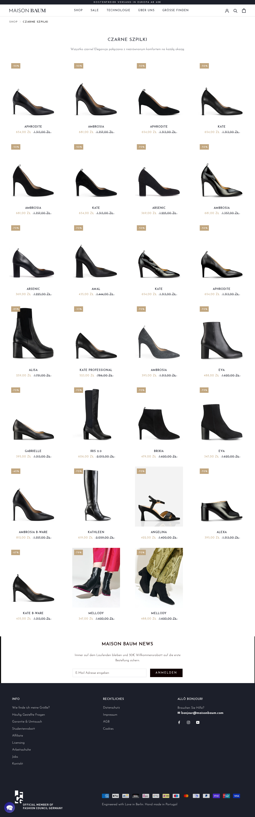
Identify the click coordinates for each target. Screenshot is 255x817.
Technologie (118, 10)
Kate (222, 127)
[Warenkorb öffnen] (244, 10)
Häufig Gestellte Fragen (28, 714)
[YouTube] (197, 722)
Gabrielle (33, 451)
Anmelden (166, 672)
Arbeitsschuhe (21, 749)
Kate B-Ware (33, 613)
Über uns (146, 10)
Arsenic (159, 208)
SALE (95, 10)
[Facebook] (179, 722)
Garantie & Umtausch (27, 721)
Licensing (18, 742)
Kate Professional (96, 370)
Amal (96, 289)
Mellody (96, 613)
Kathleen (96, 532)
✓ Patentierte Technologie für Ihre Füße (127, 4)
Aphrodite (33, 127)
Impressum (110, 714)
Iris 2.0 (96, 451)
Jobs (15, 756)
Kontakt (17, 763)
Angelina (159, 532)
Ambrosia (96, 127)
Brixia (159, 451)
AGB (106, 721)
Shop (78, 10)
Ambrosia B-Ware (33, 532)
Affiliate (17, 735)
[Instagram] (188, 722)
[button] (9, 807)
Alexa (222, 532)
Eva (222, 370)
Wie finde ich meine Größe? (31, 707)
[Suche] (235, 11)
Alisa (33, 370)
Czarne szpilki (35, 22)
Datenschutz (111, 707)
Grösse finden (175, 10)
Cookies (108, 728)
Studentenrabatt (23, 728)
